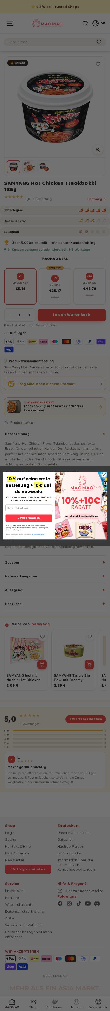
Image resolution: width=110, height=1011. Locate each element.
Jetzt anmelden (29, 518)
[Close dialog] (104, 475)
